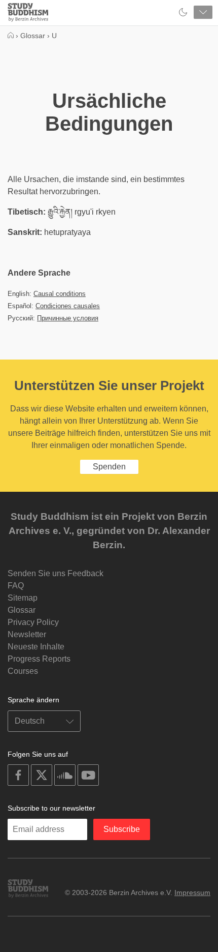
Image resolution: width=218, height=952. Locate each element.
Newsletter (27, 634)
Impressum (192, 892)
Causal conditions (59, 294)
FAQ (16, 585)
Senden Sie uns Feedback (55, 573)
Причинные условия (67, 318)
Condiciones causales (67, 306)
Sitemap (23, 597)
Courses (23, 671)
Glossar (21, 610)
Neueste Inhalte (36, 646)
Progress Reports (39, 658)
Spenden (109, 466)
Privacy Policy (33, 622)
